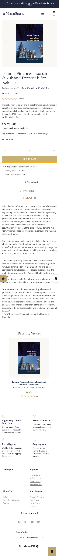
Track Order (34, 500)
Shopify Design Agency (37, 546)
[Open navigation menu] (42, 13)
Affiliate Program (37, 497)
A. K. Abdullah (42, 88)
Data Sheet (29, 191)
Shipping (6, 128)
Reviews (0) (29, 198)
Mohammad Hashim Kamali (20, 88)
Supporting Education (11, 500)
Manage (33, 506)
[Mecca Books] (13, 13)
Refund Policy (35, 478)
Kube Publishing (11, 93)
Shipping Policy (36, 484)
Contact (6, 503)
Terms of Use (35, 475)
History (5, 497)
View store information (15, 175)
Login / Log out (36, 503)
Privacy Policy (35, 481)
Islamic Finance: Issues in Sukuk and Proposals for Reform (29, 383)
